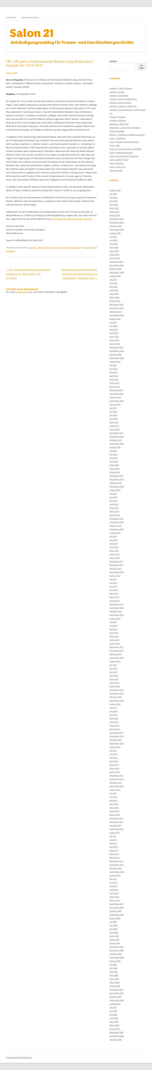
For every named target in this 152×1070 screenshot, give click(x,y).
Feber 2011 (114, 854)
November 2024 (117, 265)
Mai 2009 (113, 929)
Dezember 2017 (116, 561)
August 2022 (115, 361)
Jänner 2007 (115, 1028)
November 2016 (117, 607)
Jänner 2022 (115, 386)
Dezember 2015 (116, 647)
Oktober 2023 (116, 311)
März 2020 (114, 465)
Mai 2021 (113, 415)
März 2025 (114, 251)
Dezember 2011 (116, 818)
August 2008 (115, 961)
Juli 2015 (113, 665)
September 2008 (117, 957)
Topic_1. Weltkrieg (117, 138)
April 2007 (114, 1018)
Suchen (113, 61)
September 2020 (117, 443)
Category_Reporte (118, 117)
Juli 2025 (113, 236)
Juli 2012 (113, 793)
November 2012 (117, 779)
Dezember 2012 (116, 775)
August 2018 (115, 533)
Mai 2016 (113, 629)
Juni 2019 (113, 497)
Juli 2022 (113, 365)
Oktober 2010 (116, 868)
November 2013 (117, 736)
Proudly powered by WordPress (19, 1057)
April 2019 (114, 504)
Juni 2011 (113, 839)
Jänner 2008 (115, 986)
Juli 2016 (113, 622)
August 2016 (115, 618)
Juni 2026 (113, 197)
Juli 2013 (113, 750)
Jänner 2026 (115, 215)
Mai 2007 (113, 1014)
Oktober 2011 (116, 825)
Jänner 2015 (115, 686)
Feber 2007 (114, 1025)
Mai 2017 (113, 586)
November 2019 (117, 479)
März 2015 (114, 679)
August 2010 (115, 875)
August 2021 (115, 404)
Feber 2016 (114, 640)
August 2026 (115, 190)
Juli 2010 (113, 879)
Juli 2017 (113, 579)
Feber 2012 (114, 811)
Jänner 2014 (115, 729)
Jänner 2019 (115, 515)
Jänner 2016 (115, 643)
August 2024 (115, 276)
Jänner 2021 (115, 429)
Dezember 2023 (116, 304)
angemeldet (22, 292)
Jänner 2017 (115, 600)
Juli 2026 (113, 194)
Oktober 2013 (116, 739)
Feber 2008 (114, 982)
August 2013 (115, 747)
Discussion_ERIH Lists (119, 124)
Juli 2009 (113, 921)
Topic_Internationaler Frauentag (65, 247)
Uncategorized (116, 170)
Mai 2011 (113, 843)
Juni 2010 (113, 882)
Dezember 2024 (116, 261)
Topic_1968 (114, 145)
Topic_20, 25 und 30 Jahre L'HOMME (125, 149)
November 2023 (117, 308)
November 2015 (117, 650)
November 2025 (117, 222)
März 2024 (114, 293)
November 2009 (117, 907)
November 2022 (117, 351)
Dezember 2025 (116, 219)
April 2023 (114, 333)
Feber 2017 (114, 597)
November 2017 (117, 565)
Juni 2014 (113, 711)
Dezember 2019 (116, 475)
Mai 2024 (113, 286)
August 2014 (115, 704)
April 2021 (114, 418)
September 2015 (117, 657)
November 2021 (117, 393)
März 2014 (114, 722)
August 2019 (115, 490)
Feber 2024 (114, 297)
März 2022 (114, 379)
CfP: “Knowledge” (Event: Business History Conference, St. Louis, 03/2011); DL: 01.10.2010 (28, 274)
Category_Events (117, 92)
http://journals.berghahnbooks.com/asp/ (72, 219)
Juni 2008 (113, 968)
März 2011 (114, 850)
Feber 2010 (114, 896)
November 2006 (117, 1036)
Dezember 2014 (116, 690)
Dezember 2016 (116, 604)
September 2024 (117, 272)
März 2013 (114, 764)
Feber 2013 (114, 768)
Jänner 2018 (115, 557)
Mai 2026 (113, 201)
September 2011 (117, 829)
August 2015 (115, 661)
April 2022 (114, 376)
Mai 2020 (113, 458)
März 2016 (114, 636)
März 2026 (114, 208)
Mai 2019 (113, 500)
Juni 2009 (113, 925)
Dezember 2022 (116, 347)
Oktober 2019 (116, 483)
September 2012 (117, 786)
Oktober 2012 (116, 782)
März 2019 (114, 508)
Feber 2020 (114, 468)
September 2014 (117, 700)
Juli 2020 (113, 450)
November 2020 (117, 436)
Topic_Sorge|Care (117, 166)
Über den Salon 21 (30, 17)
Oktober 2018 (116, 525)
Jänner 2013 (115, 772)
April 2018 (114, 547)
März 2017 (114, 593)
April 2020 (114, 461)
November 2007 (117, 993)
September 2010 (117, 871)
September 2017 (117, 572)
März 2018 (114, 550)
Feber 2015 (114, 682)
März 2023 (114, 336)
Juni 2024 (113, 283)
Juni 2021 (113, 411)
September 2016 (117, 615)
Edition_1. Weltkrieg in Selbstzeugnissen (127, 134)
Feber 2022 (114, 383)
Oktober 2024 (116, 268)
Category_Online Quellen (121, 102)
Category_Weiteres (118, 120)
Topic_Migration (117, 163)
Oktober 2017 (116, 568)
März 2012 (114, 807)
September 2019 (117, 486)
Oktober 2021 (116, 397)
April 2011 (114, 847)
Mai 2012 (113, 800)
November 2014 (117, 693)
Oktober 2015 (116, 654)
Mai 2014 (113, 714)
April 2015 (114, 675)
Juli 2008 (113, 964)
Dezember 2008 (116, 946)
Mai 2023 (113, 329)
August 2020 (115, 447)
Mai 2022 (113, 372)
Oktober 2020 (116, 440)
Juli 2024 (113, 279)
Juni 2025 (113, 240)
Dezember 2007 (116, 989)
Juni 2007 (113, 1011)
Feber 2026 (114, 211)
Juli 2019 (113, 493)
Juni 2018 (113, 540)
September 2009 (117, 914)
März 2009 (114, 936)
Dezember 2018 (116, 518)
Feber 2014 (114, 725)
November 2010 (117, 864)
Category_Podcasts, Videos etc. (123, 106)
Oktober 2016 (116, 611)
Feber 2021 (114, 425)
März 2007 (114, 1021)
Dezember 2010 (116, 861)
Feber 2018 (114, 554)
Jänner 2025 (115, 258)
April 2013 (114, 761)
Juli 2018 (113, 536)
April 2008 (114, 975)
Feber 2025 (114, 254)
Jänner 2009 (115, 943)
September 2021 (117, 400)
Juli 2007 (113, 1007)
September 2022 (117, 358)
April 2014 (114, 718)
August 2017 (115, 575)
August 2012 (115, 789)
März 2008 (114, 979)
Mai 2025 (113, 243)
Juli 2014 (113, 707)
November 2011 (117, 822)
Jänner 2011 (115, 857)
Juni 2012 (113, 797)
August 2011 (115, 832)
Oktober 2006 (116, 1039)
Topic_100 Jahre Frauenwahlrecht (124, 141)
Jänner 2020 (115, 472)
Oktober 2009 (116, 911)
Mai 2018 (113, 543)
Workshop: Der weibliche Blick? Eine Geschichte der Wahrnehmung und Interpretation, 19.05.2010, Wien (79, 274)
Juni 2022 (113, 368)
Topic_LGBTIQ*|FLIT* (119, 159)
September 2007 (117, 1000)
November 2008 (117, 950)
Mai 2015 (113, 672)
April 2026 (114, 204)
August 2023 (115, 318)
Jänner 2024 (115, 301)
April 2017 (114, 590)
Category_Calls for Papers (39, 247)
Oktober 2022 (116, 354)
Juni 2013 (113, 754)
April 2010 (114, 889)
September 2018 (117, 529)
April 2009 (114, 932)
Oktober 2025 (116, 226)
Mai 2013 (113, 757)
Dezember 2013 (116, 732)
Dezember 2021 (116, 390)
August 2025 (115, 233)
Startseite (11, 17)
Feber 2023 (114, 340)
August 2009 (115, 918)
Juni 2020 (113, 454)
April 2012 (114, 804)
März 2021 (114, 422)
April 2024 (114, 290)
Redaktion (10, 251)
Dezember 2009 (116, 904)
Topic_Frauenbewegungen (121, 152)
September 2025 (117, 229)
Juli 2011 (113, 836)
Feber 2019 (114, 511)
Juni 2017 (113, 582)
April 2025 (114, 247)
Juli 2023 (113, 322)
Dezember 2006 (116, 1032)
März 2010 (114, 893)
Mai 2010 (113, 886)
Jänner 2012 (115, 814)
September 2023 (117, 315)
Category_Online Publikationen (123, 99)
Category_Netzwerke (119, 95)
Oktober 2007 (116, 996)
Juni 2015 (113, 668)
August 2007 (115, 1004)
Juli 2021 (113, 408)
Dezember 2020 (116, 433)
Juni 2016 (113, 625)
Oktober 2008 (116, 954)
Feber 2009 (114, 939)
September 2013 (117, 743)
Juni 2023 (113, 326)
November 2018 (117, 522)
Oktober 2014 (116, 697)
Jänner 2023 (115, 343)
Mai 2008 (113, 971)
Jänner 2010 (115, 900)
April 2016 (114, 632)
